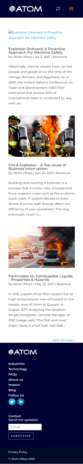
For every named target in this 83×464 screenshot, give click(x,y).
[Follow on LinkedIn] (20, 401)
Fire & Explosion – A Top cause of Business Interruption (37, 167)
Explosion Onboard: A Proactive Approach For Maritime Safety (36, 51)
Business (60, 57)
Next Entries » (64, 340)
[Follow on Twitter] (11, 401)
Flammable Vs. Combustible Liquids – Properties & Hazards (40, 278)
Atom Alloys (22, 57)
